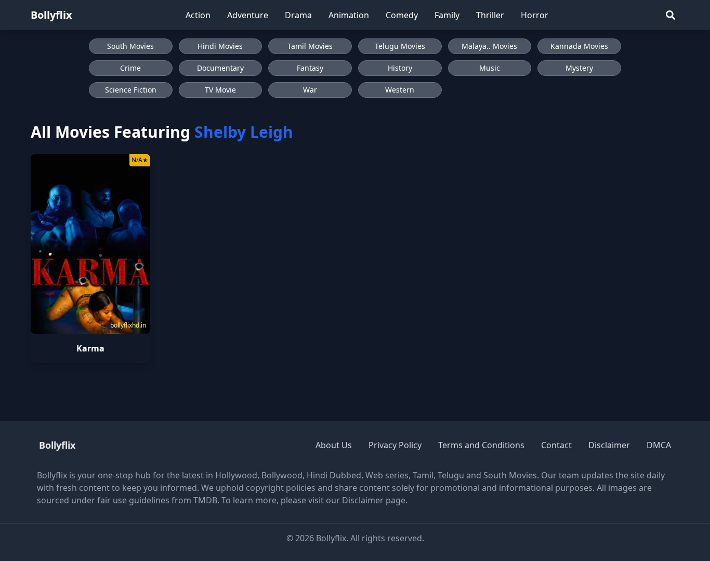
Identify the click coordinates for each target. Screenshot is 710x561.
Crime (130, 68)
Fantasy (310, 68)
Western (399, 90)
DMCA (659, 445)
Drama (298, 15)
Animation (348, 15)
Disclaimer (609, 445)
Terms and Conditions (481, 445)
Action (198, 15)
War (310, 90)
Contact (556, 445)
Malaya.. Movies (489, 46)
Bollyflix (51, 15)
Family (447, 15)
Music (489, 68)
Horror (534, 15)
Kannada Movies (579, 46)
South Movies (130, 46)
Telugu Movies (400, 46)
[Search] (670, 15)
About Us (333, 445)
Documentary (220, 68)
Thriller (490, 15)
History (400, 68)
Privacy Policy (395, 445)
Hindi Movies (220, 46)
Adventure (247, 15)
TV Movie (220, 90)
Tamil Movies (310, 46)
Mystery (579, 68)
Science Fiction (130, 90)
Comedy (402, 15)
